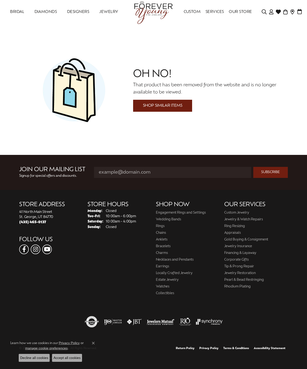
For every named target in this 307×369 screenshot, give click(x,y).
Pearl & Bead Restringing (244, 280)
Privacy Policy (208, 348)
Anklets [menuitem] (161, 239)
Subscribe (270, 172)
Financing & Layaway (240, 253)
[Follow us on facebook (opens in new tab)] (24, 249)
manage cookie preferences (46, 348)
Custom (192, 12)
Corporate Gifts (236, 260)
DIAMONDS (46, 12)
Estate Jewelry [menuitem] (167, 280)
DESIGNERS (78, 12)
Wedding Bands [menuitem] (168, 219)
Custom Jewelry (236, 213)
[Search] (264, 12)
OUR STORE (240, 12)
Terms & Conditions (236, 348)
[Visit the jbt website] (134, 322)
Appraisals (232, 233)
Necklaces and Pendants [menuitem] (175, 260)
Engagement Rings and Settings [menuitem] (181, 213)
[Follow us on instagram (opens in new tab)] (35, 249)
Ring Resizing (234, 226)
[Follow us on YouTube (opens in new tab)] (47, 249)
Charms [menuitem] (162, 253)
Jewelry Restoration (240, 273)
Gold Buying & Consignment (246, 239)
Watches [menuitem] (162, 286)
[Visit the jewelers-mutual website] (160, 322)
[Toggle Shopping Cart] (285, 12)
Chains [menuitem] (161, 233)
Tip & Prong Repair (239, 266)
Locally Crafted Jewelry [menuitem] (174, 273)
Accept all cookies (67, 358)
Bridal (17, 12)
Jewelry (108, 12)
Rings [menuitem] (160, 226)
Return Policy (185, 348)
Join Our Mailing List (52, 170)
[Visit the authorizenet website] (91, 322)
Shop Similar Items (162, 106)
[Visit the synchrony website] (209, 322)
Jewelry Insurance (238, 246)
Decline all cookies (34, 358)
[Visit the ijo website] (113, 322)
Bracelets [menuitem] (163, 246)
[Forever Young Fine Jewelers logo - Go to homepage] (153, 12)
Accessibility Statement (269, 348)
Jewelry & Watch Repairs (243, 219)
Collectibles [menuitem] (165, 293)
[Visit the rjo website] (185, 322)
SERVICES (215, 12)
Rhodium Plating (237, 286)
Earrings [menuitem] (162, 266)
